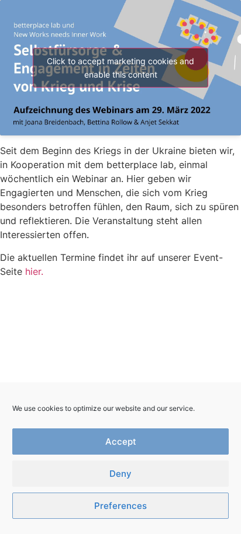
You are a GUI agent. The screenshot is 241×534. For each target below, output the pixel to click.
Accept (120, 441)
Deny (120, 473)
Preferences (120, 505)
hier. (34, 271)
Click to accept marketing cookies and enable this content (120, 67)
